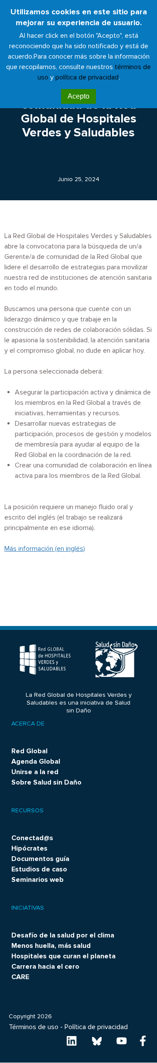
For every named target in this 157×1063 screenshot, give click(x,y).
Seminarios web (37, 879)
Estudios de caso (39, 869)
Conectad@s (32, 838)
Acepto (78, 96)
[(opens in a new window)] (72, 1040)
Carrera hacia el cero (45, 966)
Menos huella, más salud (51, 945)
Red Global (29, 751)
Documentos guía (40, 858)
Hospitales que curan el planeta (63, 956)
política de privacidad (87, 77)
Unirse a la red (34, 772)
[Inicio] (46, 659)
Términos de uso (33, 1027)
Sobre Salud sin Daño (46, 782)
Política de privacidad (96, 1027)
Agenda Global (35, 761)
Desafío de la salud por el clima (62, 935)
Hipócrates (29, 848)
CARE (20, 977)
